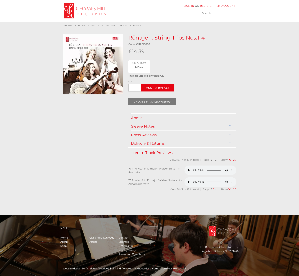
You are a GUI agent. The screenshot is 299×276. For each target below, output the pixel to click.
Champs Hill (126, 246)
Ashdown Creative (97, 268)
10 (229, 159)
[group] (93, 64)
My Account (225, 5)
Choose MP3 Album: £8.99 (152, 101)
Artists (110, 25)
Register (207, 5)
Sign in (189, 5)
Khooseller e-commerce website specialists (163, 268)
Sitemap (124, 241)
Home (68, 25)
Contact (135, 25)
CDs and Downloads (89, 25)
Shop (63, 246)
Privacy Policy (127, 250)
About (123, 25)
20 (234, 159)
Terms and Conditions (132, 254)
